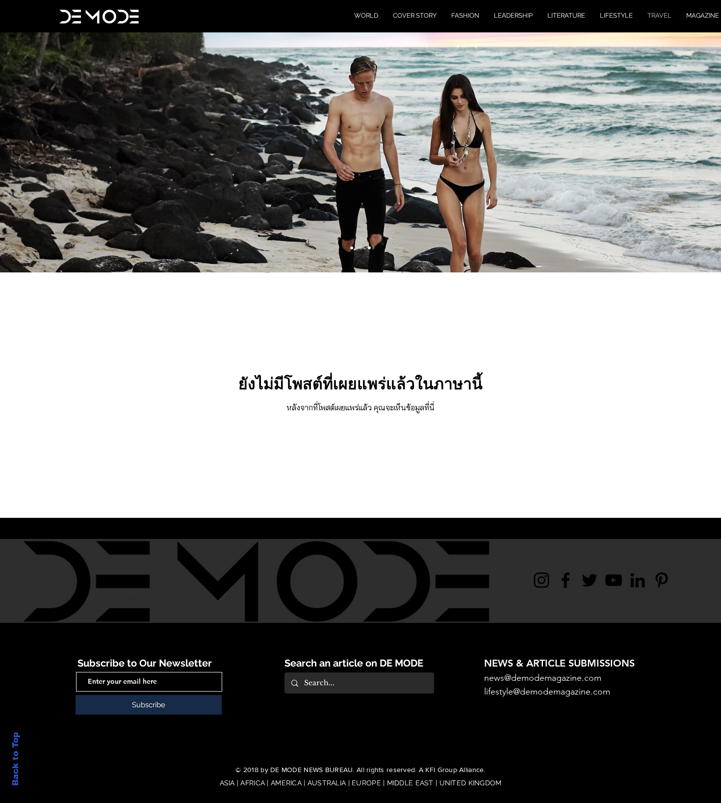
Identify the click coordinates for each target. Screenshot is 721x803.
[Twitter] (589, 580)
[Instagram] (541, 580)
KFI (430, 770)
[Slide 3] (369, 247)
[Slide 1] (351, 247)
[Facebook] (565, 580)
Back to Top (15, 759)
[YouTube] (613, 580)
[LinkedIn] (637, 580)
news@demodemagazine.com (542, 677)
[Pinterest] (661, 580)
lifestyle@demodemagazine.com (547, 691)
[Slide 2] (360, 247)
